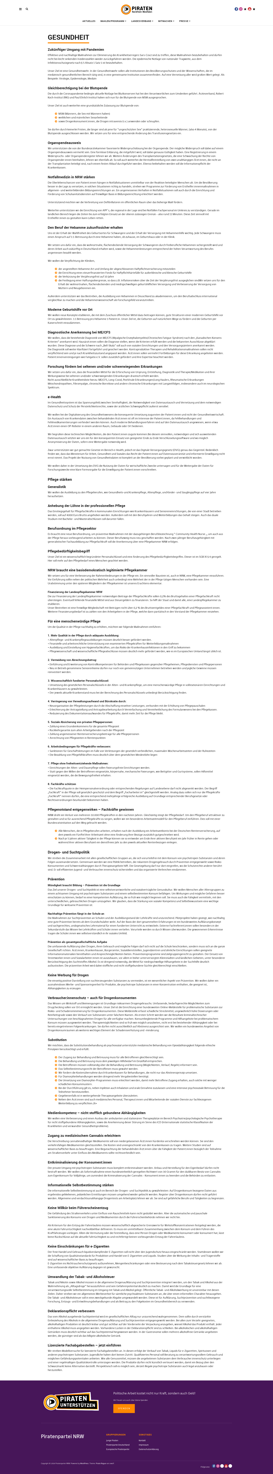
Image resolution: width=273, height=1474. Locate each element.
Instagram (241, 9)
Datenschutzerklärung (149, 1449)
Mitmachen (165, 21)
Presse (183, 21)
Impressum (144, 1445)
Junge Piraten (112, 1440)
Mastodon (254, 9)
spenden (124, 1408)
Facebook (236, 9)
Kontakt (142, 1440)
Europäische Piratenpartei (117, 1449)
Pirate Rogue (101, 1463)
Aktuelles (89, 21)
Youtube (249, 9)
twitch (245, 9)
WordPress (84, 1463)
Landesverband (141, 21)
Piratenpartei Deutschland (118, 1445)
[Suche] (27, 9)
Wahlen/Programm (112, 21)
